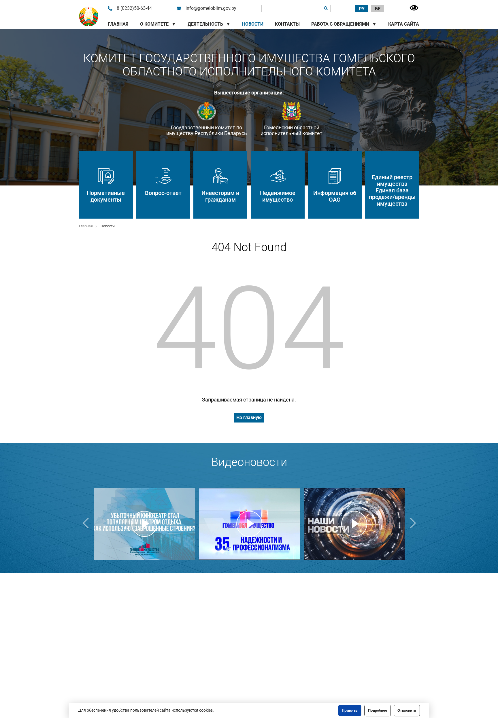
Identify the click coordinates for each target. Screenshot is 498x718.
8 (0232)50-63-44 (134, 8)
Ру (362, 9)
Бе (377, 9)
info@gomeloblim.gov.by (211, 8)
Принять (350, 710)
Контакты (287, 24)
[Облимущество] (88, 16)
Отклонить (406, 710)
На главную (249, 417)
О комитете (158, 24)
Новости (252, 24)
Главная (118, 24)
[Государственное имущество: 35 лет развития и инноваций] (249, 524)
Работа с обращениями (344, 24)
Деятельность (209, 24)
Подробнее (377, 710)
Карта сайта (403, 24)
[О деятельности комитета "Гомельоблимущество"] (144, 524)
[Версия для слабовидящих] (414, 8)
